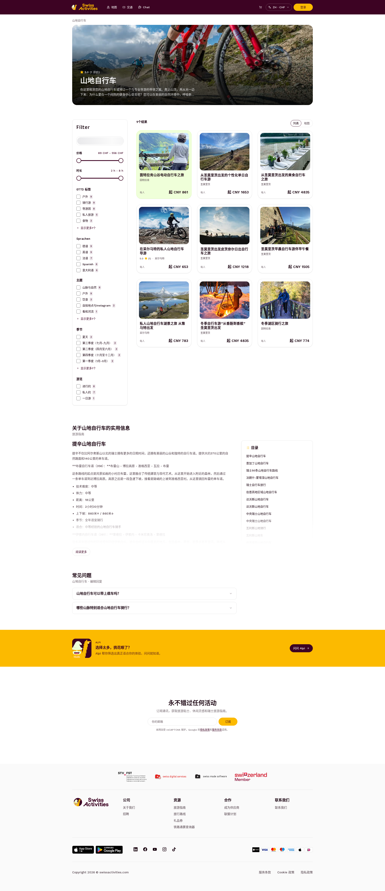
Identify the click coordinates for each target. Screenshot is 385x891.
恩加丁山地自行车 (257, 463)
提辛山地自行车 (256, 455)
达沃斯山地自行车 (257, 499)
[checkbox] (78, 197)
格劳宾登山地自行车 (259, 542)
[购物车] (260, 7)
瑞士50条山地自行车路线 (262, 470)
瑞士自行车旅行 (256, 484)
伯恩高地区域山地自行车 (261, 492)
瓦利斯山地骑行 (256, 528)
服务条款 (217, 729)
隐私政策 (205, 729)
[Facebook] (145, 850)
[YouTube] (155, 850)
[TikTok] (174, 850)
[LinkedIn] (135, 850)
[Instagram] (164, 850)
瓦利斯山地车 (254, 535)
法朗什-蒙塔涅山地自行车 (262, 477)
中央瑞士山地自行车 (259, 513)
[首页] (86, 7)
